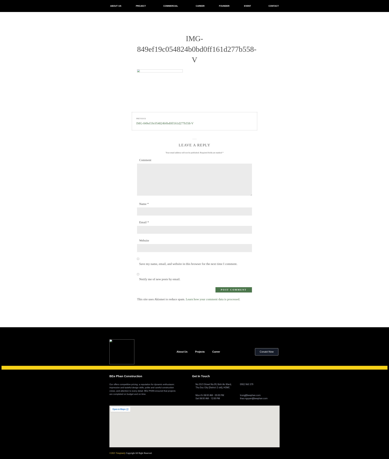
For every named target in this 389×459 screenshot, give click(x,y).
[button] (266, 351)
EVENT (247, 6)
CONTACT (274, 6)
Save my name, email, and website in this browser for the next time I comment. (188, 263)
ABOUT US (115, 6)
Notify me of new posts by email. (159, 279)
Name (144, 204)
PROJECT (141, 6)
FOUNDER (224, 6)
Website (144, 240)
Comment (145, 160)
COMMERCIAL (170, 6)
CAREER (200, 6)
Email (144, 222)
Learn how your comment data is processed (212, 299)
